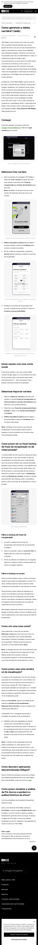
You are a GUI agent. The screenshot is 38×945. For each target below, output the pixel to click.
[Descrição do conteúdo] (34, 848)
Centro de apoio (7, 23)
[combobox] (20, 18)
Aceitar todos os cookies (19, 934)
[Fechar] (34, 922)
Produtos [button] (5, 885)
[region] (19, 932)
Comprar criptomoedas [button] (10, 899)
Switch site (8, 6)
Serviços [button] (4, 889)
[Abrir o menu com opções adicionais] (36, 11)
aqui (29, 780)
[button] (22, 11)
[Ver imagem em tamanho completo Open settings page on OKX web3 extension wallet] (19, 506)
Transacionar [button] (6, 909)
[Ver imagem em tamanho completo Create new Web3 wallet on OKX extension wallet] (20, 217)
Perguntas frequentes (23, 23)
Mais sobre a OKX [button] (8, 880)
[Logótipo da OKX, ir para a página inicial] (5, 11)
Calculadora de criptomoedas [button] (12, 904)
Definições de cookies (19, 939)
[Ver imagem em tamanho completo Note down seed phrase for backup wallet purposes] (20, 278)
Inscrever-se (28, 11)
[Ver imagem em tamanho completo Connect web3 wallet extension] (19, 148)
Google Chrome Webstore (11, 128)
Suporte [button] (4, 894)
